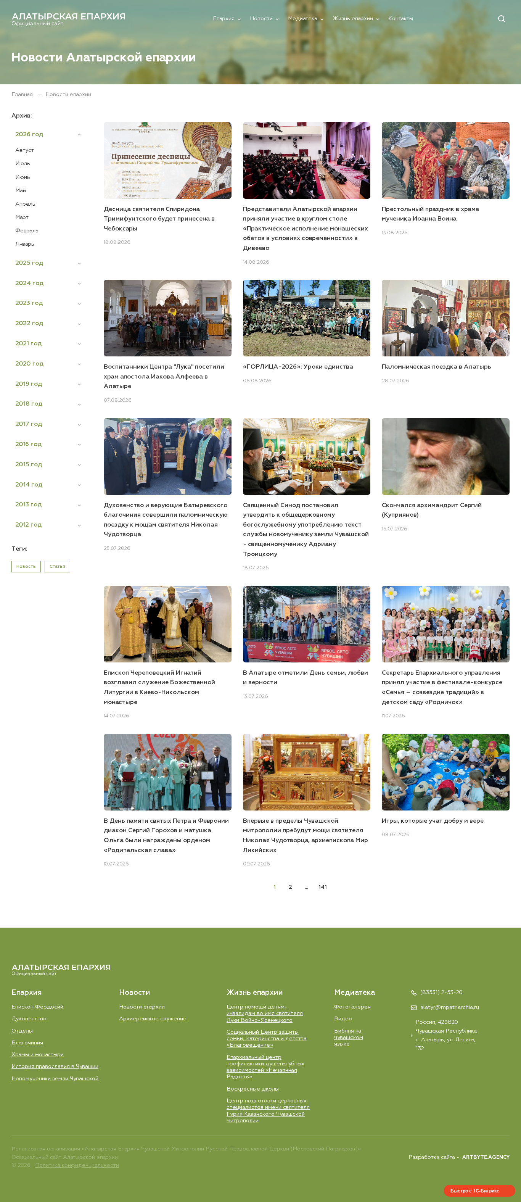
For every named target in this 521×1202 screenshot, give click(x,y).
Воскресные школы (253, 1089)
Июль (22, 163)
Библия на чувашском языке (348, 1037)
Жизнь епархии (353, 18)
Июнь (22, 177)
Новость (26, 566)
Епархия (224, 18)
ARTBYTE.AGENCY (486, 1157)
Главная (22, 94)
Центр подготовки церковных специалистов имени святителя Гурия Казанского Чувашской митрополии (268, 1110)
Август (24, 150)
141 (322, 887)
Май (20, 190)
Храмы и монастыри (37, 1054)
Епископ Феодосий (37, 1007)
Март (22, 217)
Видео (343, 1019)
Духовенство (29, 1019)
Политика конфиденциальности (77, 1165)
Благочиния (27, 1043)
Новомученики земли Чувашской (54, 1078)
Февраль (27, 231)
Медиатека (302, 18)
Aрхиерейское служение (153, 1019)
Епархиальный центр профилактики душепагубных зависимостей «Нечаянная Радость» (265, 1067)
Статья (57, 566)
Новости (261, 18)
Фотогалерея (352, 1007)
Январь (24, 244)
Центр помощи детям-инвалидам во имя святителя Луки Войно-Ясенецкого (265, 1013)
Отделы (22, 1031)
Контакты (400, 18)
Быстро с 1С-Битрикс (474, 1190)
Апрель (25, 204)
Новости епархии (142, 1007)
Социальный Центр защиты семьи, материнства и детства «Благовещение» (267, 1039)
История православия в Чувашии (54, 1066)
